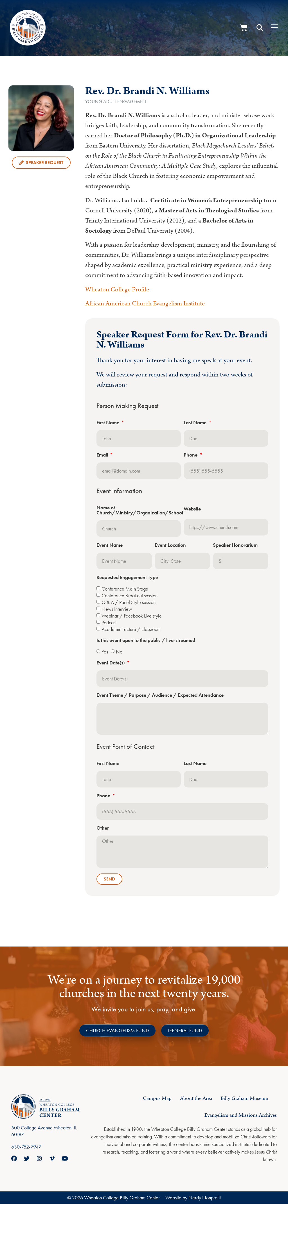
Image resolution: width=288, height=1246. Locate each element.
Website (192, 509)
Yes (105, 651)
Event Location (170, 545)
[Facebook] (14, 1158)
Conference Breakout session (130, 595)
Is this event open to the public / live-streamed (145, 640)
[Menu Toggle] (274, 28)
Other (102, 828)
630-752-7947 (26, 1146)
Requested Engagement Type (127, 577)
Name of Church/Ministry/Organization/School (139, 510)
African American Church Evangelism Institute (145, 303)
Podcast (109, 622)
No (119, 651)
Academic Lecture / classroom (131, 629)
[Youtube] (65, 1158)
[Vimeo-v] (52, 1158)
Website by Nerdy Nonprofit (193, 1197)
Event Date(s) (111, 663)
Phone (191, 455)
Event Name (109, 545)
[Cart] (244, 27)
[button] (260, 27)
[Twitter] (27, 1158)
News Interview (117, 608)
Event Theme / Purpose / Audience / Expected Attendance (160, 695)
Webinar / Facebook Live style (132, 615)
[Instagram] (39, 1158)
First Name (108, 423)
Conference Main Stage (125, 588)
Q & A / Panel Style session (129, 602)
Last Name (196, 423)
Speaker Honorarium (235, 545)
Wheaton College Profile (117, 289)
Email (102, 455)
